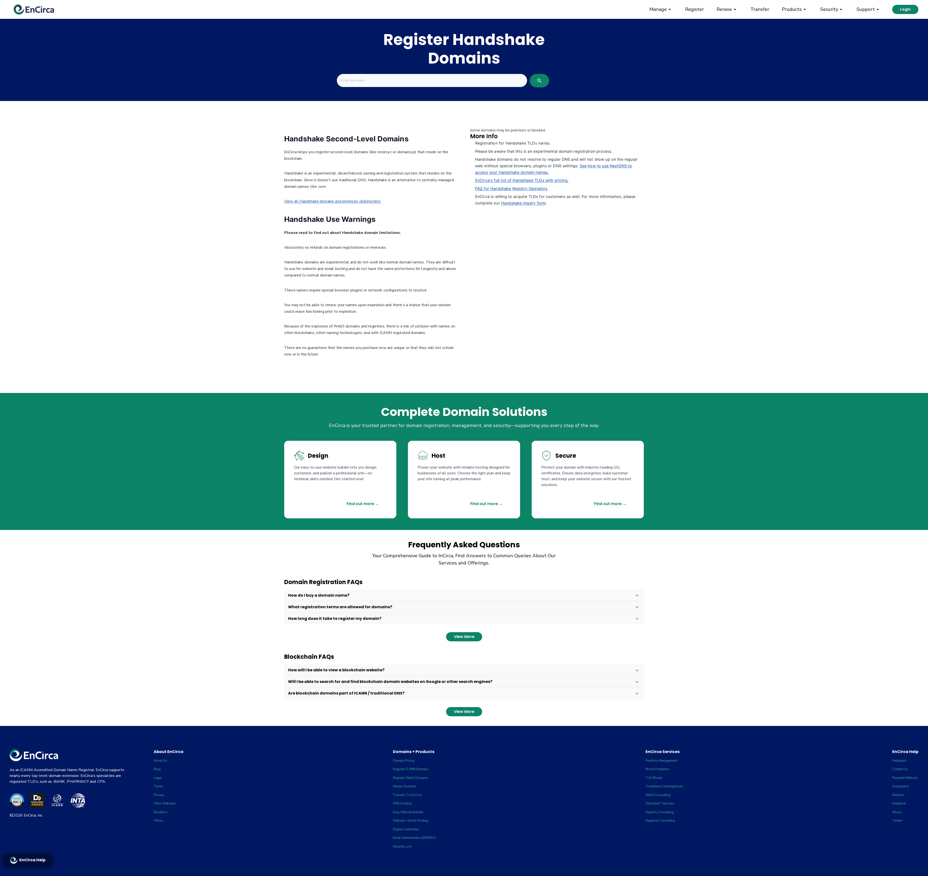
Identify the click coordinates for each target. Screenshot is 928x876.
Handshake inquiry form (523, 203)
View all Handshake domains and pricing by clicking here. (332, 201)
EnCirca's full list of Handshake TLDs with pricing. (521, 180)
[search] (539, 80)
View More (464, 636)
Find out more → (363, 504)
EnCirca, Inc (33, 815)
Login (905, 9)
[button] (464, 595)
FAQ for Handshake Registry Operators (511, 188)
